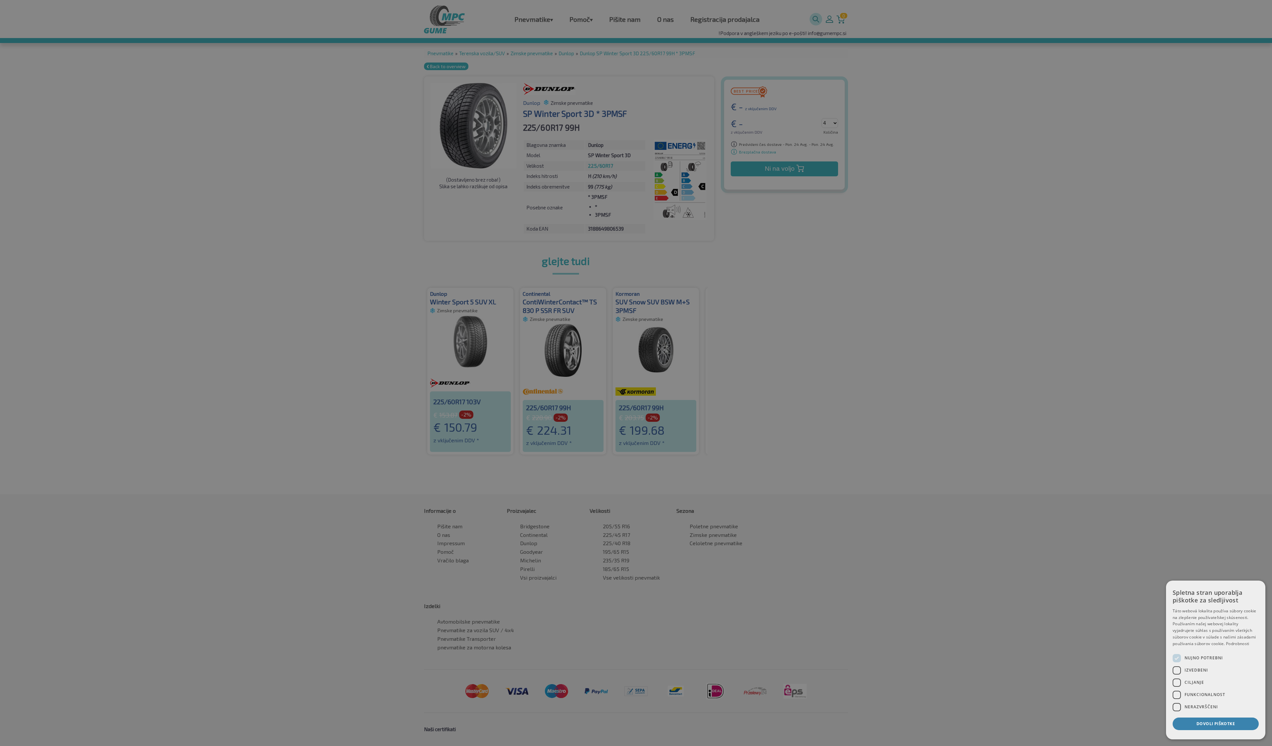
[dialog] (1215, 660)
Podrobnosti (1237, 643)
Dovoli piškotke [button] (1215, 723)
